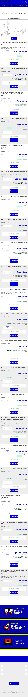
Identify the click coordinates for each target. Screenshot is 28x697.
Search (26, 5)
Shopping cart (26, 2)
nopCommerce (17, 693)
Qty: (2, 51)
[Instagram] (17, 683)
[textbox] (12, 5)
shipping (25, 53)
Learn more (25, 56)
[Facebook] (14, 683)
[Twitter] (10, 683)
